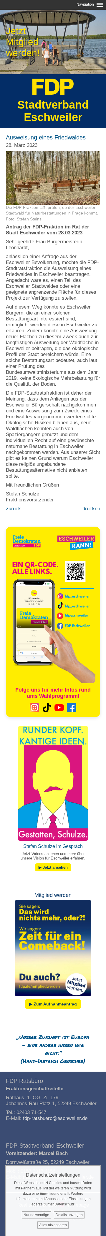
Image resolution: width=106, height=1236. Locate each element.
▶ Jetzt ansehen (53, 867)
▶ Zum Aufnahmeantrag (53, 1004)
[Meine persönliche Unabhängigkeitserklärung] (53, 997)
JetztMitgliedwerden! (23, 42)
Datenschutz (64, 1204)
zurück (13, 508)
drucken (91, 508)
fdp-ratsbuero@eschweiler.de (55, 1118)
